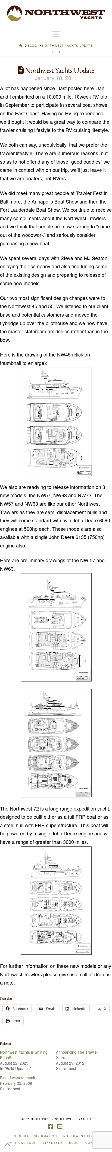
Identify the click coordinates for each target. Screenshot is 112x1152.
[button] (56, 34)
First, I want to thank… (19, 1077)
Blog (74, 1143)
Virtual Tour (23, 1143)
